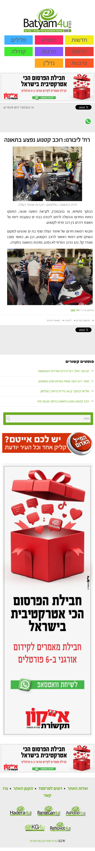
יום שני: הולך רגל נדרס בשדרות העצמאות (63, 371)
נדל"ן (49, 63)
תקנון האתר (23, 788)
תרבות (49, 51)
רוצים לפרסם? (50, 788)
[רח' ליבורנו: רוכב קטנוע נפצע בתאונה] (47, 173)
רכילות (79, 51)
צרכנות (79, 63)
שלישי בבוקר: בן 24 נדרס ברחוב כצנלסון (65, 391)
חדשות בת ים (83, 320)
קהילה (18, 51)
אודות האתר (78, 788)
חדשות (79, 40)
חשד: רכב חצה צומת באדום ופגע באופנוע (63, 381)
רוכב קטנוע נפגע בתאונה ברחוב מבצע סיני (63, 401)
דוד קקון (75, 310)
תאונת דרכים (53, 320)
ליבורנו (68, 320)
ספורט (49, 40)
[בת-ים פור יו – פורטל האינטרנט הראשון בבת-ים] (47, 16)
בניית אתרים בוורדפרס (44, 841)
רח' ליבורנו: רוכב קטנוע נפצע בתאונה (47, 139)
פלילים (18, 40)
